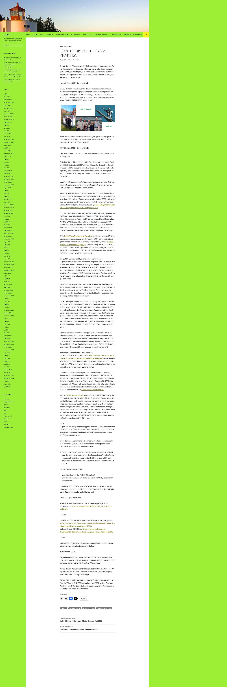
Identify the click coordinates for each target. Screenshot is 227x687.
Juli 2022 (6, 159)
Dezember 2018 (9, 262)
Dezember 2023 (9, 139)
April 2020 (7, 222)
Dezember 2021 (9, 176)
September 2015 (9, 350)
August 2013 (7, 384)
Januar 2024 (7, 136)
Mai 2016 (6, 327)
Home (28, 34)
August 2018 (7, 273)
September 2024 (9, 119)
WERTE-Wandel (61, 34)
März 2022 (7, 168)
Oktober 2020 (8, 210)
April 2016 (7, 330)
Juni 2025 (7, 105)
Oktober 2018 (8, 267)
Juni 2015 (7, 358)
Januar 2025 (7, 111)
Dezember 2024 (9, 114)
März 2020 (7, 225)
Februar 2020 (8, 227)
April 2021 (7, 196)
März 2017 (7, 307)
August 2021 (7, 188)
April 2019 (7, 250)
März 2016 (7, 333)
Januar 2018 (7, 287)
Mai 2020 (6, 219)
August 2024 (7, 122)
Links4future (116, 34)
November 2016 (9, 310)
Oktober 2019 (8, 236)
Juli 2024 (6, 125)
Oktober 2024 (8, 117)
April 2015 (7, 364)
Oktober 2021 (8, 182)
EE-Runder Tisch (88, 608)
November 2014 (9, 378)
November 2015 (9, 344)
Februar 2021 (8, 199)
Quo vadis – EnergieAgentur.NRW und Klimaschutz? (79, 628)
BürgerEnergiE (75, 608)
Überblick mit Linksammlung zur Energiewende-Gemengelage (12, 65)
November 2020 (9, 208)
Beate (77, 60)
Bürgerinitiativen (9, 402)
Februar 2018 (8, 284)
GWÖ (5, 410)
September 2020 (9, 213)
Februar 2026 (8, 99)
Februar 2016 (8, 336)
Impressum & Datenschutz (133, 34)
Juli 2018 (6, 276)
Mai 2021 (6, 193)
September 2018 (9, 270)
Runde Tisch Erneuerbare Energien (78, 236)
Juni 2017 (7, 301)
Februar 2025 (8, 108)
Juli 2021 (6, 190)
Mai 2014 (6, 381)
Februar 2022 (8, 171)
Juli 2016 (6, 321)
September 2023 (9, 142)
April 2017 (7, 304)
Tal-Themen (75, 34)
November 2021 (9, 179)
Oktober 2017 (8, 293)
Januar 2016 (7, 338)
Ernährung (7, 407)
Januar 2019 (7, 259)
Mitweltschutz (8, 416)
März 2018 (7, 281)
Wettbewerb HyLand (75, 395)
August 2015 (7, 353)
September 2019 (9, 239)
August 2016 (7, 318)
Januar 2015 (7, 372)
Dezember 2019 (9, 233)
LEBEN (7, 34)
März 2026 (7, 97)
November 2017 (9, 290)
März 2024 (7, 131)
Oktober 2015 (8, 347)
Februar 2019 (8, 256)
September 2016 (9, 316)
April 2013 (7, 387)
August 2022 (7, 156)
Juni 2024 (7, 128)
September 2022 (9, 154)
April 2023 (7, 148)
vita (34, 34)
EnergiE (6, 404)
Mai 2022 (6, 165)
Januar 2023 (7, 151)
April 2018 (7, 279)
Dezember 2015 (9, 341)
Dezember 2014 (9, 375)
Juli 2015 (6, 355)
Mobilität (6, 419)
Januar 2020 (7, 230)
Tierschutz (7, 424)
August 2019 (7, 242)
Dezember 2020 (9, 205)
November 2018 (9, 264)
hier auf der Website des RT (92, 389)
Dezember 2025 (9, 102)
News (42, 34)
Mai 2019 (6, 247)
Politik (49, 34)
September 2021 (9, 185)
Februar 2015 (8, 370)
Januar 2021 (7, 202)
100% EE (64, 608)
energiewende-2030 (104, 608)
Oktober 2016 (8, 313)
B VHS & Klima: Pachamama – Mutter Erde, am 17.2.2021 (81, 619)
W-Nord (86, 34)
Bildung (6, 399)
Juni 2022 (7, 162)
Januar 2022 (7, 173)
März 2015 (7, 367)
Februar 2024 (8, 134)
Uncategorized (66, 47)
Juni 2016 (7, 324)
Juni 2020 (7, 216)
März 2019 (7, 253)
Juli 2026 (6, 94)
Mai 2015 (6, 361)
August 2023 (7, 145)
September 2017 (9, 296)
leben (5, 413)
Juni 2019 (7, 245)
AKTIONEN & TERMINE (100, 34)
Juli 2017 (6, 299)
